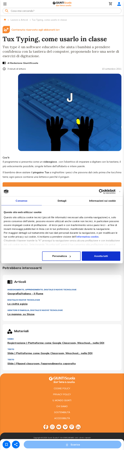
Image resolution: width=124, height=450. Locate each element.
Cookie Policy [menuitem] (62, 388)
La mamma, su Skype (21, 314)
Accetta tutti (101, 256)
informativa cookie (87, 236)
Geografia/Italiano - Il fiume (25, 293)
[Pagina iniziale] (5, 19)
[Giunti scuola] (62, 379)
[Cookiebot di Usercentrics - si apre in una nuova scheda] (101, 191)
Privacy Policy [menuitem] (62, 394)
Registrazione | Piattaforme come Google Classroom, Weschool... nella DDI (55, 342)
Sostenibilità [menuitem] (62, 412)
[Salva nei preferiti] (6, 444)
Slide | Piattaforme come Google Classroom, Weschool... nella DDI (50, 353)
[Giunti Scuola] (62, 4)
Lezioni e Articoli (19, 19)
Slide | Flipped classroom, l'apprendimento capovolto (41, 363)
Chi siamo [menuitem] (62, 406)
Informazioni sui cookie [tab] (102, 200)
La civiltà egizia (17, 303)
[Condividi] (16, 444)
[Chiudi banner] (119, 191)
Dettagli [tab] (62, 200)
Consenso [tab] (21, 200)
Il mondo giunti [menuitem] (62, 400)
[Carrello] (111, 4)
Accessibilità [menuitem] (62, 418)
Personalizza (59, 256)
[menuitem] (45, 427)
